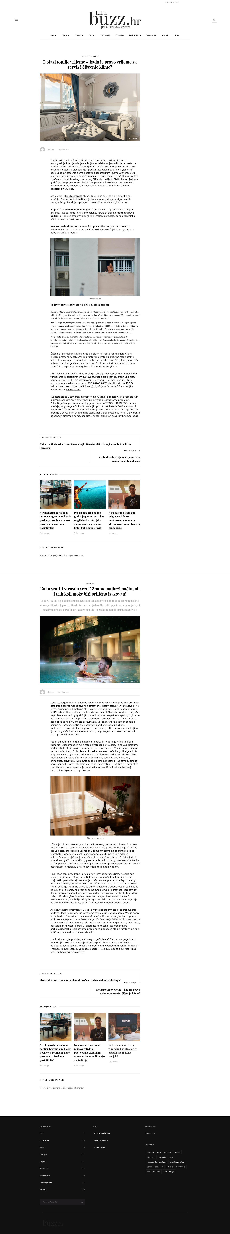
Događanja (151, 35)
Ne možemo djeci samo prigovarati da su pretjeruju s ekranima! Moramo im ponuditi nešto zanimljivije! (124, 520)
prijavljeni (55, 555)
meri (171, 1157)
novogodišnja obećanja (156, 1162)
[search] (214, 20)
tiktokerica (180, 1167)
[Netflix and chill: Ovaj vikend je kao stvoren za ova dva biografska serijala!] (124, 1026)
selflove (170, 1167)
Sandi (149, 1167)
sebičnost (159, 1167)
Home (54, 35)
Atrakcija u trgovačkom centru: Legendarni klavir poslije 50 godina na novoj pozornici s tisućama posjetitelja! (55, 520)
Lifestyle (79, 35)
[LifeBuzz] (53, 1223)
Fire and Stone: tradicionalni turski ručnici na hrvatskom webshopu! (80, 980)
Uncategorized (62, 1182)
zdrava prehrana (153, 1171)
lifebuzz (50, 149)
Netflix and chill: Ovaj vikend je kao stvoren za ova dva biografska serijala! (122, 1050)
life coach (151, 1157)
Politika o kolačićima (101, 1133)
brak (159, 1152)
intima (177, 1152)
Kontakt (165, 35)
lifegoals (162, 1157)
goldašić (167, 1152)
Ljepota (65, 35)
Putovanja (105, 35)
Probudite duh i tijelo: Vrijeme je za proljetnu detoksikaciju (119, 459)
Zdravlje (119, 35)
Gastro (92, 35)
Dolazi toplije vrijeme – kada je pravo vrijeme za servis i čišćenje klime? (118, 991)
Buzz (176, 35)
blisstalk (150, 1152)
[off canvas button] (16, 19)
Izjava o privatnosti (100, 1140)
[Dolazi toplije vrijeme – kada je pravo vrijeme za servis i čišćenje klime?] (90, 107)
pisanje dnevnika (177, 1162)
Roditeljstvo (135, 35)
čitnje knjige (169, 1171)
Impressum (150, 1133)
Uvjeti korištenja (99, 1147)
